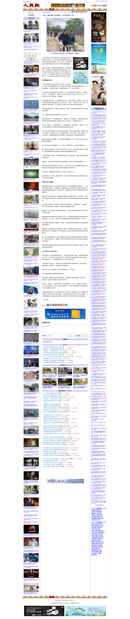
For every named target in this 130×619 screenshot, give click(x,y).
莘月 (98, 535)
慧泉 (99, 540)
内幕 (36, 9)
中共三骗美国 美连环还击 (54, 460)
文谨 (97, 511)
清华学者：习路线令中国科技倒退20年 (57, 436)
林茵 (99, 530)
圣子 (97, 528)
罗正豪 (95, 525)
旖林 (97, 548)
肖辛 (99, 519)
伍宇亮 (99, 513)
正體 (99, 1)
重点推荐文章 (31, 17)
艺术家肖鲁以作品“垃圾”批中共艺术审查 (58, 354)
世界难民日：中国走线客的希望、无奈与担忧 (59, 350)
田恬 (95, 548)
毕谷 (93, 538)
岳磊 (93, 548)
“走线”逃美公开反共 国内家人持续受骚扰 (58, 360)
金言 (99, 537)
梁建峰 (95, 518)
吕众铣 (101, 535)
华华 (99, 548)
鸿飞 (102, 541)
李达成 (98, 545)
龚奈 (98, 516)
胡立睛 (93, 532)
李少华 (95, 555)
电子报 (106, 1)
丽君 (98, 510)
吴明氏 (96, 530)
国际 (52, 9)
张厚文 (101, 515)
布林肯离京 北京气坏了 (54, 451)
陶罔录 (93, 541)
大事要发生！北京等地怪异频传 (56, 404)
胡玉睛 (98, 518)
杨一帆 (97, 515)
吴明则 (96, 541)
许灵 (97, 553)
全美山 (102, 525)
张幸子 (98, 525)
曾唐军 (103, 532)
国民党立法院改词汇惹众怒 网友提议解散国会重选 (60, 426)
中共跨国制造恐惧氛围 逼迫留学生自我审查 (58, 362)
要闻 (30, 9)
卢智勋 (93, 537)
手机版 (102, 1)
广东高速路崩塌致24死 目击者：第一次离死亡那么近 (61, 433)
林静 (93, 518)
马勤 (93, 551)
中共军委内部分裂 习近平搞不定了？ (56, 409)
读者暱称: (44, 335)
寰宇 (89, 9)
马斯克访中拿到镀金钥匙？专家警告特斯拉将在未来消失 (61, 438)
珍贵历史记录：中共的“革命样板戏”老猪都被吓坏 (60, 422)
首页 (25, 9)
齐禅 (95, 551)
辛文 (95, 511)
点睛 (95, 540)
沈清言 (99, 511)
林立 (93, 553)
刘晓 (93, 511)
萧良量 (95, 546)
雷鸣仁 (95, 527)
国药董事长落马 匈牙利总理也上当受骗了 (58, 427)
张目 (98, 550)
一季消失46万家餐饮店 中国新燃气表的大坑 (59, 444)
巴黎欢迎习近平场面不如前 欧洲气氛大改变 (58, 397)
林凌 (93, 555)
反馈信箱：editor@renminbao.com (65, 600)
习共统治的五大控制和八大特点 (55, 417)
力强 (97, 513)
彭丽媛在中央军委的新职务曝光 (56, 406)
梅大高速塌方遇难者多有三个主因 (56, 400)
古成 (95, 523)
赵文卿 (93, 545)
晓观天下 (96, 538)
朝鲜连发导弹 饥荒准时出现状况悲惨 (57, 429)
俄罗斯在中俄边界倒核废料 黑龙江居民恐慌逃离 (60, 411)
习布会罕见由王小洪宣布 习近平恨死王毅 (57, 464)
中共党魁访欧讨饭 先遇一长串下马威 (56, 415)
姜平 (96, 545)
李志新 (93, 535)
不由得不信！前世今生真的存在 (55, 420)
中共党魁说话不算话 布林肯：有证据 (57, 462)
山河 (93, 528)
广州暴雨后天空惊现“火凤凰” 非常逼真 (56, 431)
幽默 (46, 9)
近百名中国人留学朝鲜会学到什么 (56, 395)
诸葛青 (99, 553)
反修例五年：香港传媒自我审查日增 (57, 348)
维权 (94, 9)
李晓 (100, 551)
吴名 (93, 516)
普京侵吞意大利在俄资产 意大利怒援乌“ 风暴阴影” (60, 440)
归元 (101, 527)
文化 (78, 9)
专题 (84, 9)
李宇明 (101, 533)
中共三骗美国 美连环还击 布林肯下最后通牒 (58, 466)
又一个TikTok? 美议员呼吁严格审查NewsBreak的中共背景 (62, 356)
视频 (99, 9)
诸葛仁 (97, 551)
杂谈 (105, 9)
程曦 (93, 513)
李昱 (93, 515)
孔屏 (100, 510)
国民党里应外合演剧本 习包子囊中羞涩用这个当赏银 (61, 455)
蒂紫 (99, 538)
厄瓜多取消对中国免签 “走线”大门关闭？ (58, 347)
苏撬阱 (95, 550)
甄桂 (101, 538)
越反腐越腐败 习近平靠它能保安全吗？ (58, 442)
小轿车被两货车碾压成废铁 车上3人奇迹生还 (60, 453)
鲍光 (101, 545)
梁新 (95, 553)
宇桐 (96, 535)
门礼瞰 (98, 546)
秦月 (99, 528)
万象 (68, 9)
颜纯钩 (98, 527)
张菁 (93, 527)
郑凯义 (95, 516)
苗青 (93, 543)
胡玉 (93, 533)
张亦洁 (99, 541)
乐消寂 (95, 533)
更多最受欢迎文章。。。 (101, 505)
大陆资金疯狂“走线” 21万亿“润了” (56, 358)
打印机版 (46, 299)
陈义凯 (102, 537)
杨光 (93, 525)
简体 (97, 1)
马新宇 (101, 523)
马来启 (97, 523)
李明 (95, 513)
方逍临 (93, 519)
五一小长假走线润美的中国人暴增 (56, 393)
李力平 (102, 543)
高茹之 (98, 543)
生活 (73, 9)
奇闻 (57, 9)
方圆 (101, 530)
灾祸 (62, 9)
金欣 (93, 510)
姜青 (93, 546)
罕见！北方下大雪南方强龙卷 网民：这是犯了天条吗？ (62, 458)
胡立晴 (102, 518)
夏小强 (95, 543)
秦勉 (93, 523)
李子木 (96, 519)
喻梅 (93, 550)
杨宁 (95, 528)
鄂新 (101, 546)
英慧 (93, 540)
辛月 (98, 533)
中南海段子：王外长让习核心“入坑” (57, 398)
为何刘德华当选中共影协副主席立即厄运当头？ (61, 447)
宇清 (97, 540)
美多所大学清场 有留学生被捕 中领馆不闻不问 (60, 418)
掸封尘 (93, 530)
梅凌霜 (95, 510)
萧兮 (95, 515)
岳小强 (101, 516)
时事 (41, 9)
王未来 (96, 532)
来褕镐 (99, 532)
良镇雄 (96, 537)
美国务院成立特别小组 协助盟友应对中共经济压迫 (59, 449)
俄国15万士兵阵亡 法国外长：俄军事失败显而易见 (60, 408)
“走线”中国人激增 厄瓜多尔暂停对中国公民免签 (59, 352)
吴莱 (100, 550)
